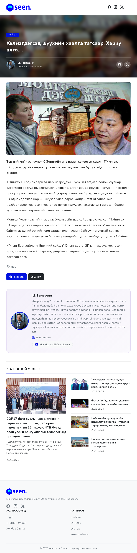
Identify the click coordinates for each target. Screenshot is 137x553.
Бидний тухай (16, 523)
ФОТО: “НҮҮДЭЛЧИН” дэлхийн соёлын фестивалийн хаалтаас (110, 402)
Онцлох (76, 523)
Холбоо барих (15, 529)
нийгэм (13, 34)
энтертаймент (80, 534)
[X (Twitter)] (127, 64)
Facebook (18, 277)
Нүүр (9, 517)
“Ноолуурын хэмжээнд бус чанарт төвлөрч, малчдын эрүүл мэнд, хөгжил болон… (110, 383)
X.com (37, 277)
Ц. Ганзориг (42, 295)
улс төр (75, 529)
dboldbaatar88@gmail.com (55, 344)
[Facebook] (109, 7)
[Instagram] (115, 7)
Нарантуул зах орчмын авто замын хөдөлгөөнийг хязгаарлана (108, 442)
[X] (122, 7)
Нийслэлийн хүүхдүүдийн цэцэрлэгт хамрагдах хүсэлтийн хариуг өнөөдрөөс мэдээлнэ (110, 421)
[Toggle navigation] (128, 7)
